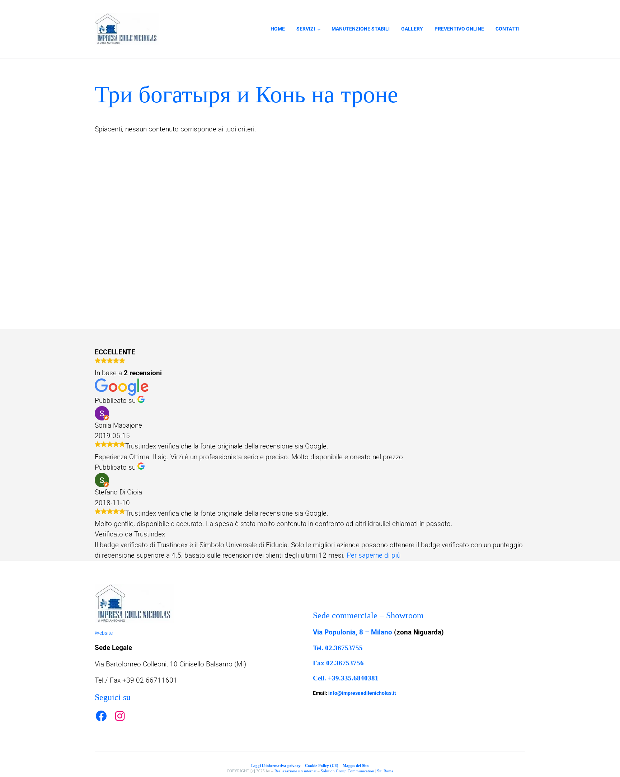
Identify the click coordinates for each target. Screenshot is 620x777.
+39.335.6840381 (353, 678)
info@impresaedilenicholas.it (362, 693)
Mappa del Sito (356, 765)
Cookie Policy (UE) (321, 765)
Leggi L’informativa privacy (276, 765)
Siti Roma (385, 771)
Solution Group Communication (347, 771)
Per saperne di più (373, 555)
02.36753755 (344, 648)
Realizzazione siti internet (295, 771)
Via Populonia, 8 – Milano (352, 632)
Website (104, 633)
